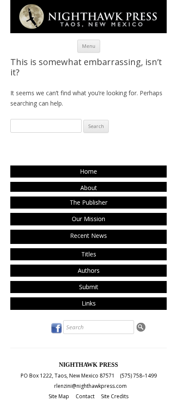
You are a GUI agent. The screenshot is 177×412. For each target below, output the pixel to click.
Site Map (59, 396)
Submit (88, 287)
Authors (89, 270)
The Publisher (88, 202)
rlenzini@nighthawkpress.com (90, 386)
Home (88, 171)
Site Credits (114, 396)
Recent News (88, 235)
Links (89, 303)
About (88, 188)
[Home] (88, 31)
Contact (85, 396)
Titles (88, 254)
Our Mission (88, 219)
